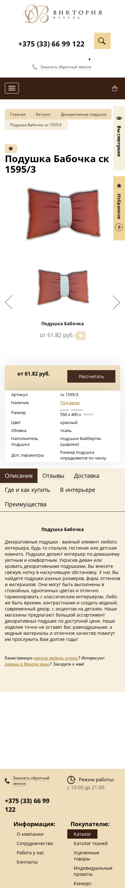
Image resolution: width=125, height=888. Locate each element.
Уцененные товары (86, 856)
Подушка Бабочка (62, 323)
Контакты (27, 862)
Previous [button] (9, 302)
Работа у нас (30, 853)
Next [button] (116, 302)
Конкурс (83, 883)
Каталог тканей (91, 843)
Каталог (43, 114)
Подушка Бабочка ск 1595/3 (36, 125)
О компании (30, 834)
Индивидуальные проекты (93, 871)
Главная (18, 114)
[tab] (19, 476)
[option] (62, 215)
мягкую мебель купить (56, 658)
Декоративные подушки (83, 114)
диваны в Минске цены (27, 664)
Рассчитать (91, 376)
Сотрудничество (35, 843)
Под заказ (69, 402)
